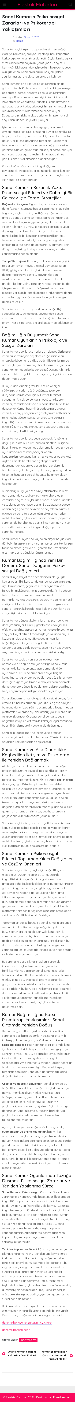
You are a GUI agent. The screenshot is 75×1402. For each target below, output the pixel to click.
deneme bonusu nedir (16, 1330)
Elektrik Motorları (37, 4)
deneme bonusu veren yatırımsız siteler (27, 1322)
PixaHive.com (62, 1397)
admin (20, 40)
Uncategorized (28, 1340)
